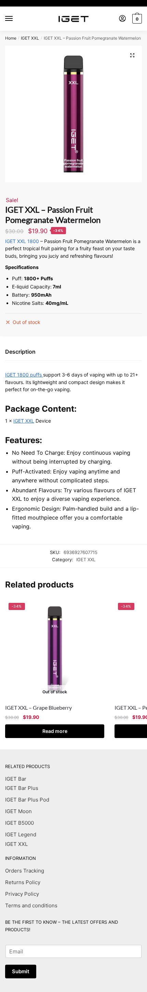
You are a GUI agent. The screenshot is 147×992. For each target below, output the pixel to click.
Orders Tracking (24, 870)
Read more (54, 731)
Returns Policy (22, 882)
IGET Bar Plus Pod (27, 799)
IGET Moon (18, 811)
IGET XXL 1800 (22, 241)
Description (20, 351)
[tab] (73, 352)
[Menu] (15, 19)
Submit (20, 971)
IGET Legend (20, 834)
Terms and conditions (31, 905)
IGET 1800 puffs (24, 375)
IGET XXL (30, 38)
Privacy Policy (22, 894)
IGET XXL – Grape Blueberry (38, 707)
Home (10, 38)
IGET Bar (15, 779)
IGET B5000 (19, 823)
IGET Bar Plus (21, 788)
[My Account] (122, 19)
